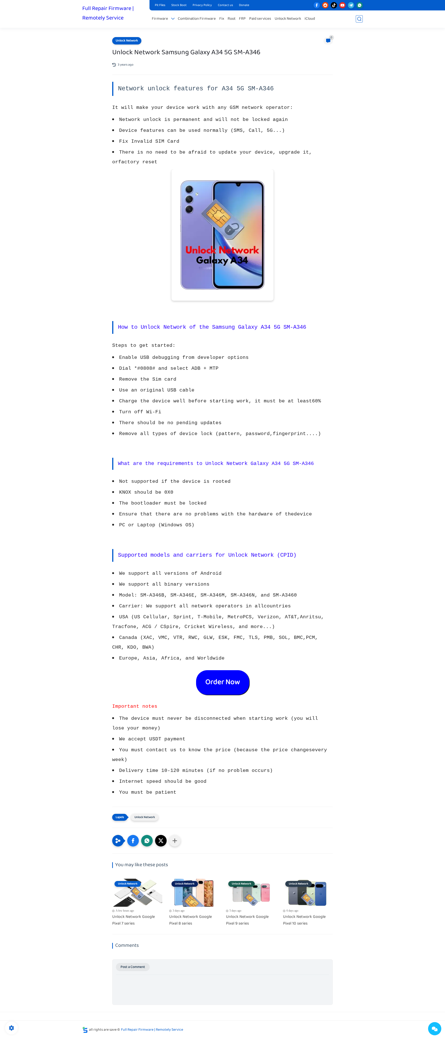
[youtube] (342, 5)
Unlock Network (288, 19)
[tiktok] (334, 5)
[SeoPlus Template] (85, 1030)
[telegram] (351, 5)
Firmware (160, 19)
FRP (242, 19)
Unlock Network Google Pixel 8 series (190, 920)
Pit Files (160, 5)
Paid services (260, 19)
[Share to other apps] (175, 840)
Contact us (225, 5)
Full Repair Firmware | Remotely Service (108, 13)
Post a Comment (133, 967)
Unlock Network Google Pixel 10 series (304, 920)
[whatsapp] (359, 5)
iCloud (310, 19)
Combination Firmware (197, 19)
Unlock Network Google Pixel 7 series (133, 920)
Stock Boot (179, 5)
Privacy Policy (202, 5)
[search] (359, 18)
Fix (221, 19)
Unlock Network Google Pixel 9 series (247, 920)
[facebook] (317, 5)
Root (231, 19)
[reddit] (325, 5)
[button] (133, 840)
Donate (244, 5)
